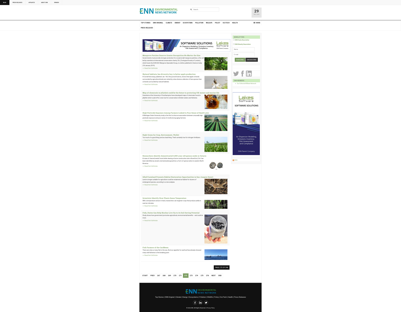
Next (213, 276)
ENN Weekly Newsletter (243, 44)
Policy (217, 23)
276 (207, 276)
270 (174, 276)
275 (202, 276)
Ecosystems (188, 23)
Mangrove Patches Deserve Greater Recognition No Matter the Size (171, 55)
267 (158, 276)
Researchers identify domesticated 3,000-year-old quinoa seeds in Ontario (174, 156)
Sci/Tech (226, 23)
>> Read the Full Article (150, 68)
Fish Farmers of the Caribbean (155, 247)
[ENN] (159, 11)
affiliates (32, 2)
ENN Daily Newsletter (242, 40)
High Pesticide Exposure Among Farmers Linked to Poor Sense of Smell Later (176, 113)
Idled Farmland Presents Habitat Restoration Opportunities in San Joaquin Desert (178, 177)
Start (145, 276)
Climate (169, 23)
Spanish (56, 2)
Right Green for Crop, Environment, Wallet (161, 135)
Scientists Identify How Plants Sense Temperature (164, 198)
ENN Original (158, 23)
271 (180, 276)
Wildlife (209, 23)
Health (235, 23)
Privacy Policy (211, 308)
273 (191, 276)
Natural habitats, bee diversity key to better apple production (169, 74)
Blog (4, 2)
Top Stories (145, 23)
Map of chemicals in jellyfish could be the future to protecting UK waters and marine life (181, 93)
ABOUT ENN (44, 2)
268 (164, 276)
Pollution (199, 23)
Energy (177, 23)
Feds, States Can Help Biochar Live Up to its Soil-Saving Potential (171, 213)
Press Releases (17, 2)
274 (196, 276)
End (220, 276)
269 (169, 276)
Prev (152, 276)
